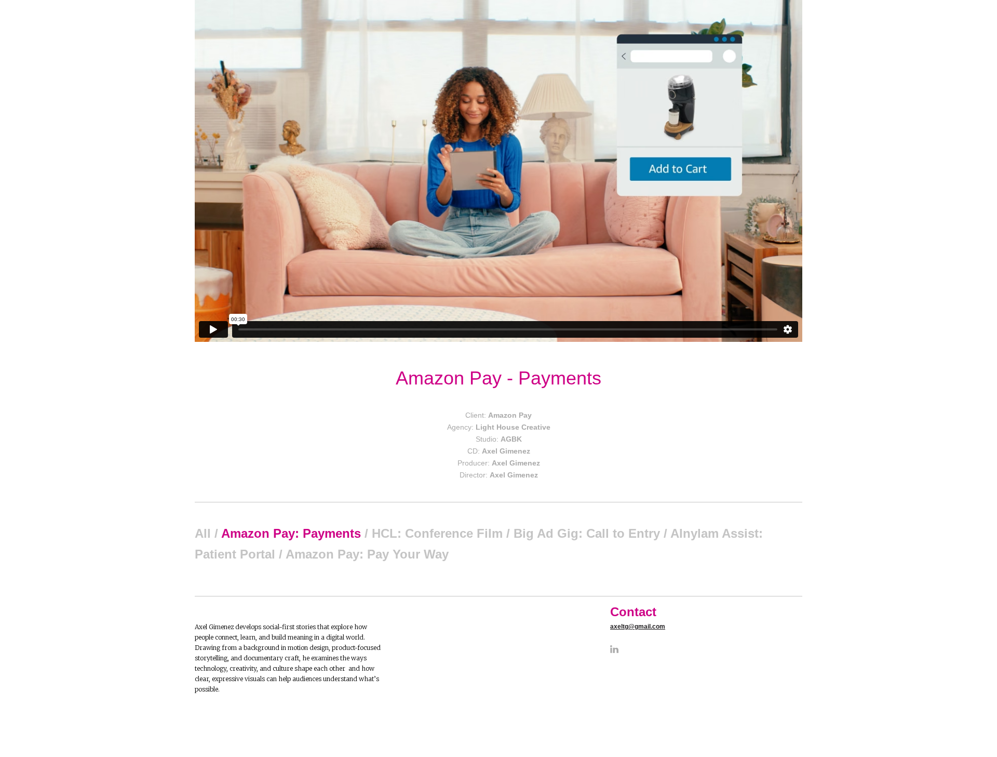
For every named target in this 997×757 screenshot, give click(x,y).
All (203, 533)
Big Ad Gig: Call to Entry (587, 533)
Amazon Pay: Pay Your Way (367, 554)
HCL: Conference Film (437, 533)
